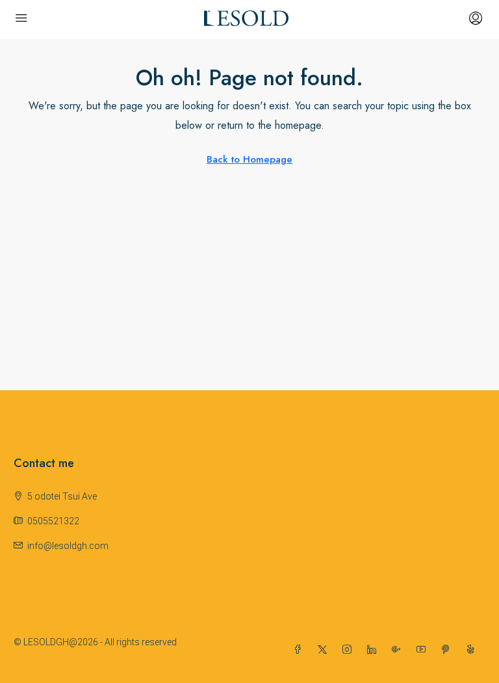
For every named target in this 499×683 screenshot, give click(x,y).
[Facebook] (300, 650)
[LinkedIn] (374, 650)
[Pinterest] (448, 650)
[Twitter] (325, 650)
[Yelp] (473, 650)
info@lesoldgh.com (68, 546)
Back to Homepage (249, 159)
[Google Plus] (399, 650)
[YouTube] (423, 650)
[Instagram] (349, 650)
